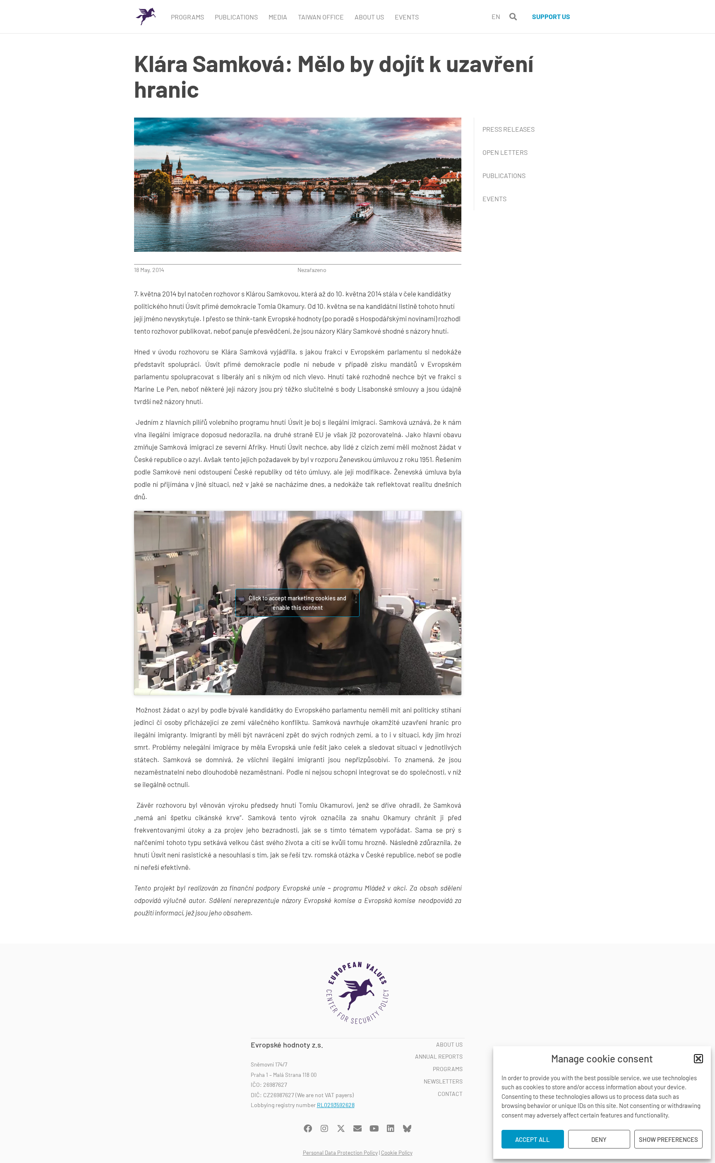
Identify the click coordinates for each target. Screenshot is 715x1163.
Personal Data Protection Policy (340, 1152)
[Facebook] (308, 1128)
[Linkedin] (390, 1128)
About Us (369, 17)
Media (278, 17)
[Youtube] (374, 1128)
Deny (599, 1139)
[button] (698, 1059)
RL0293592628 (336, 1104)
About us (449, 1044)
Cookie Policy (397, 1152)
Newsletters (443, 1081)
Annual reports (439, 1056)
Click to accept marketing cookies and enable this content (297, 603)
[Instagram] (324, 1128)
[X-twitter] (341, 1128)
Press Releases (508, 129)
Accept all (532, 1139)
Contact (450, 1094)
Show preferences (668, 1139)
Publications (236, 17)
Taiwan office (321, 17)
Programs (187, 17)
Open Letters (505, 152)
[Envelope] (357, 1128)
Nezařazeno (312, 269)
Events (407, 17)
